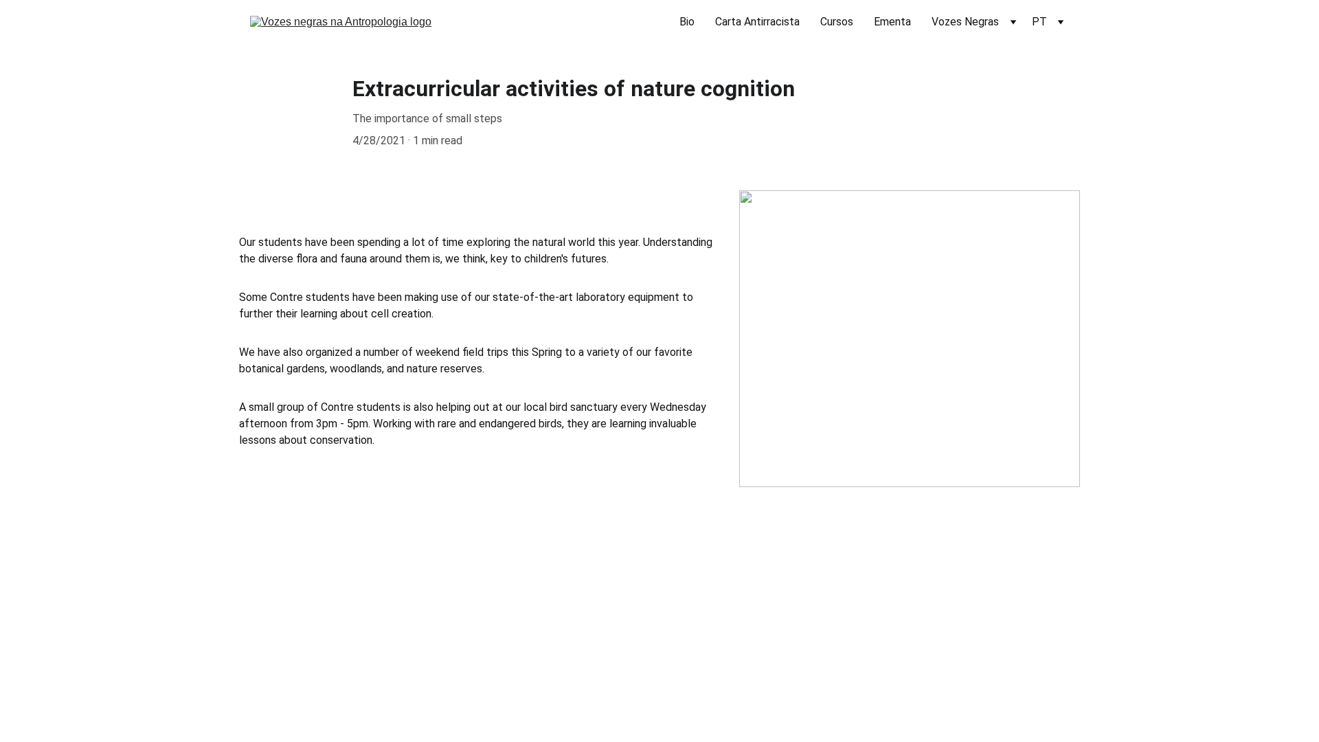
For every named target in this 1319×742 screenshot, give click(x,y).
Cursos (836, 21)
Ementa (892, 21)
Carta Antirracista (757, 21)
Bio (687, 21)
